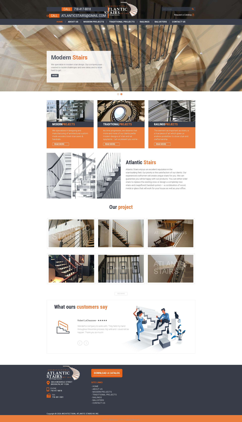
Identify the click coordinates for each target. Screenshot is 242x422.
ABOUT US (73, 22)
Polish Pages (113, 419)
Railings (97, 397)
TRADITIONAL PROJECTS (122, 22)
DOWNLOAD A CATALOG (107, 373)
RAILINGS (144, 22)
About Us (97, 389)
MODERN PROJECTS (93, 22)
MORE (54, 76)
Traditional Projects (105, 394)
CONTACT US (178, 22)
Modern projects (102, 392)
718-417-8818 (82, 9)
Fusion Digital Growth (133, 419)
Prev (80, 343)
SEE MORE (121, 294)
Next (86, 343)
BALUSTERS (161, 22)
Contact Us (99, 403)
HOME (60, 22)
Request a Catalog (183, 15)
